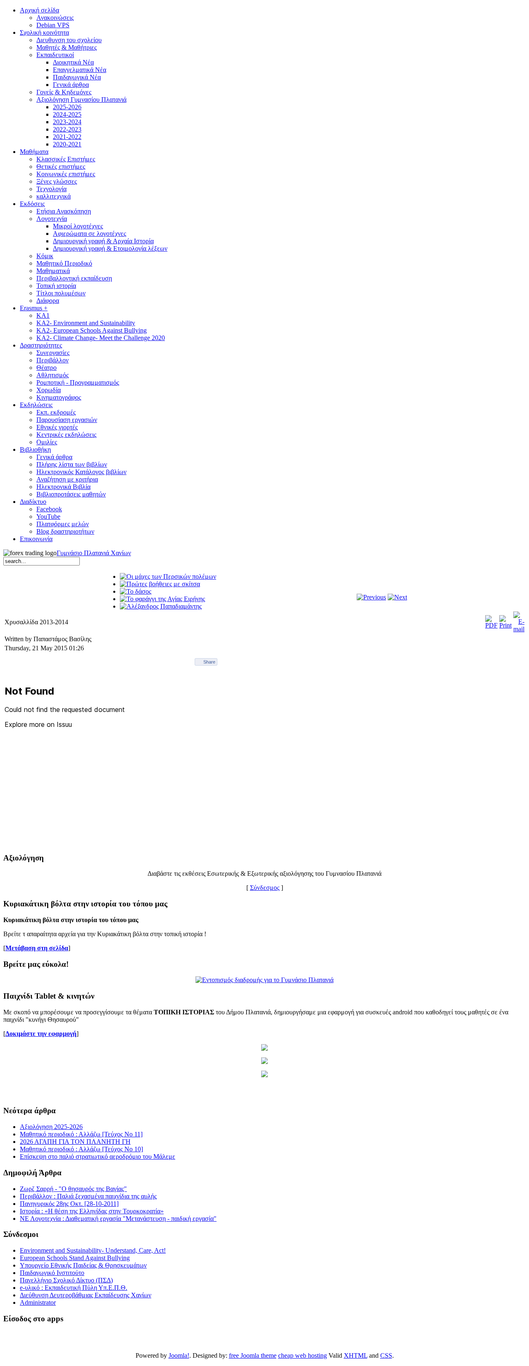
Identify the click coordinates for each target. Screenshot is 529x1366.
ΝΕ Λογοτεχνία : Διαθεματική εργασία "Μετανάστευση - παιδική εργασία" (118, 1218)
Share (209, 661)
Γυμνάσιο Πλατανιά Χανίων (94, 552)
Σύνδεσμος (264, 887)
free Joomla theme (252, 1355)
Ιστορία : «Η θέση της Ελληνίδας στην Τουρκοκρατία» (92, 1211)
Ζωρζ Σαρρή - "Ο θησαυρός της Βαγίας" (73, 1188)
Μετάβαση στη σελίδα (36, 947)
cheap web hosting (302, 1355)
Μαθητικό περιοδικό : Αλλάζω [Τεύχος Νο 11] (81, 1134)
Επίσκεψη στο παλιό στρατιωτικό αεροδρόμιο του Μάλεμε (97, 1156)
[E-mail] (518, 629)
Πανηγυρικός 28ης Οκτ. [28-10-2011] (69, 1203)
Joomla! (179, 1355)
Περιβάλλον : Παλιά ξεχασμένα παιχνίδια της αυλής (88, 1196)
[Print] (505, 625)
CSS (386, 1355)
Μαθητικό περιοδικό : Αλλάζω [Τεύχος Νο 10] (81, 1149)
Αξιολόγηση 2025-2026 (51, 1126)
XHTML (355, 1355)
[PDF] (491, 625)
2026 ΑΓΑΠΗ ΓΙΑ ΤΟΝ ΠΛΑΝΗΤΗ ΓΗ (75, 1141)
